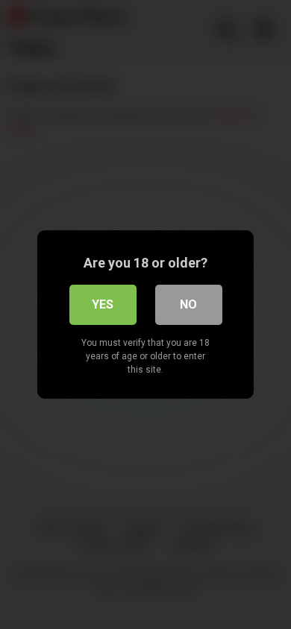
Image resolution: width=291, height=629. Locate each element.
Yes (102, 304)
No (188, 304)
